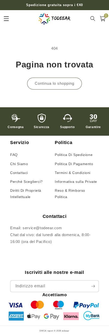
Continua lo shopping (54, 83)
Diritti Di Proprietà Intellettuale (25, 193)
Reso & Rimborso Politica (70, 193)
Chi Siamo (19, 164)
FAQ (14, 155)
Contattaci (19, 173)
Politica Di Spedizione (74, 155)
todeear (65, 330)
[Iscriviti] (93, 286)
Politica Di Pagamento (74, 164)
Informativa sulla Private (76, 182)
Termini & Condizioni (72, 173)
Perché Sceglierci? (26, 182)
